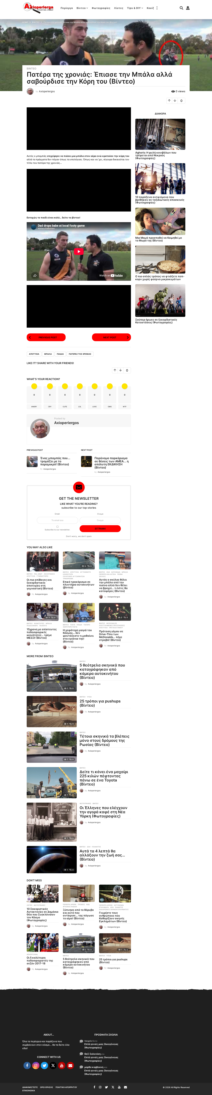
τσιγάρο (87, 625)
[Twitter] (44, 1065)
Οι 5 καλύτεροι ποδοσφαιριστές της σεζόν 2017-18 (40, 960)
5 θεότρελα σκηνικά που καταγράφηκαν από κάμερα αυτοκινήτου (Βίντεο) (102, 671)
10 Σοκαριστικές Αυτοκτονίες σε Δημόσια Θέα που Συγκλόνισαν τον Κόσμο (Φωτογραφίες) (42, 914)
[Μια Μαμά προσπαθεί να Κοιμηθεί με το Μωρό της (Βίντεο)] (160, 221)
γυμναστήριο (42, 576)
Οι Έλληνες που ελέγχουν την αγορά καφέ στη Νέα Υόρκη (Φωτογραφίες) (103, 811)
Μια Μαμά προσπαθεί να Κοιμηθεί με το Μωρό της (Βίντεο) (158, 239)
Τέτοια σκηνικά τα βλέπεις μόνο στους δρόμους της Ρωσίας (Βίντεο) (105, 740)
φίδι (88, 904)
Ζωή (88, 847)
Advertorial (32, 954)
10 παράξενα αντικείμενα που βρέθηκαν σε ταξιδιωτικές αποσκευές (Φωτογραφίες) (159, 200)
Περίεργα (67, 8)
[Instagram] (35, 1065)
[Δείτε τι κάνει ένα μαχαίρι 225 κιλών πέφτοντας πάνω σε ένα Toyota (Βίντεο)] (52, 782)
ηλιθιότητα (68, 574)
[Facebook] (27, 1065)
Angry (34, 407)
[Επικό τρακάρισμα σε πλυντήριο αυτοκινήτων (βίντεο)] (79, 561)
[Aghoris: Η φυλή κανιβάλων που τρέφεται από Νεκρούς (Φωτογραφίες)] (160, 134)
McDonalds (111, 623)
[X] (53, 1065)
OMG (110, 407)
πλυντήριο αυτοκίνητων (74, 576)
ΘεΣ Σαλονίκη (92, 1053)
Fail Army (38, 574)
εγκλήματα (104, 907)
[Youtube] (61, 1065)
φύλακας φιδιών (70, 907)
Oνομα (100, 514)
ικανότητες (39, 623)
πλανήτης (96, 847)
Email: (57, 514)
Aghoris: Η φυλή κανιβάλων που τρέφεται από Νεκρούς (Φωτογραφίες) (155, 155)
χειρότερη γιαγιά (70, 627)
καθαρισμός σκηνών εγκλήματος (113, 909)
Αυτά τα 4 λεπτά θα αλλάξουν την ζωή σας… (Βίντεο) (102, 855)
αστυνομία (119, 905)
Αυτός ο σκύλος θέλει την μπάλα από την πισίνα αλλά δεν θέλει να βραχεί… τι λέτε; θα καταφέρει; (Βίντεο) (113, 585)
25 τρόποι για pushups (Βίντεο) (100, 703)
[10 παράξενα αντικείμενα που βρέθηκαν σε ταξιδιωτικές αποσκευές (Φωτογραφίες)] (160, 178)
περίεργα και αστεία (107, 574)
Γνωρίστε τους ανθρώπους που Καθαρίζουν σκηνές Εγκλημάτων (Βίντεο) (113, 917)
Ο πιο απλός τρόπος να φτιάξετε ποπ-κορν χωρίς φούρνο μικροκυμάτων (159, 278)
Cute (65, 407)
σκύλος (102, 576)
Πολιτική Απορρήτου (66, 1087)
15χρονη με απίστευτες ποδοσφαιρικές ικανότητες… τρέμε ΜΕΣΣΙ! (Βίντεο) (42, 633)
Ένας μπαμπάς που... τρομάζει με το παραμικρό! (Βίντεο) (55, 461)
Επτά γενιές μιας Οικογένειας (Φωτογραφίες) (101, 1046)
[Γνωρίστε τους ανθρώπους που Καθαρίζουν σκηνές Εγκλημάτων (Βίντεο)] (115, 894)
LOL (79, 407)
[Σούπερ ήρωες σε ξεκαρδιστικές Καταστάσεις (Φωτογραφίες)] (160, 300)
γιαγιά (72, 625)
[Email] (70, 1065)
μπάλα (48, 354)
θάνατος (119, 907)
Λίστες (118, 8)
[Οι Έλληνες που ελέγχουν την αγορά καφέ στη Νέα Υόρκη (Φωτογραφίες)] (52, 822)
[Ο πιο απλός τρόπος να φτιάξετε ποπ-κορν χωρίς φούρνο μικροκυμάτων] (160, 259)
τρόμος (81, 904)
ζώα (108, 572)
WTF (124, 407)
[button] (157, 8)
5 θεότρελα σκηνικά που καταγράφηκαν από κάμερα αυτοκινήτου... (152, 1020)
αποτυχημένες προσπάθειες (112, 625)
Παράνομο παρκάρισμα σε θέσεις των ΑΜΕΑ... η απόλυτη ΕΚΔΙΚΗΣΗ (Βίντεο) (111, 462)
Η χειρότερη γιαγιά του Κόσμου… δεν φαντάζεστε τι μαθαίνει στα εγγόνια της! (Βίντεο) (78, 636)
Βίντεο (81, 8)
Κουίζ (150, 8)
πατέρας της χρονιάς (80, 354)
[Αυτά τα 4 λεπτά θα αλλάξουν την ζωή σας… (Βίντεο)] (52, 859)
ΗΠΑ (112, 907)
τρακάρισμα (68, 578)
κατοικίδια (115, 572)
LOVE (94, 407)
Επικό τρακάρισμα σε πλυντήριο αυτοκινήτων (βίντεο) (78, 584)
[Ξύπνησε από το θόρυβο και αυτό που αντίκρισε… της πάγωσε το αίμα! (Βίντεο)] (79, 893)
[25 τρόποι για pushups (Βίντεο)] (52, 711)
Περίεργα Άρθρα (69, 904)
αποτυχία (34, 354)
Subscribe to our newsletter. (57, 530)
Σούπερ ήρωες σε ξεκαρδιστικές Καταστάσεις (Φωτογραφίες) (156, 321)
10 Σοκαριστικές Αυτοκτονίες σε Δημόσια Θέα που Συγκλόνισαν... (37, 1018)
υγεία (89, 697)
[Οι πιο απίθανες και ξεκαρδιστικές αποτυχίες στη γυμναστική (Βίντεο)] (43, 561)
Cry (49, 407)
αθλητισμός (49, 574)
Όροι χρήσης (46, 1087)
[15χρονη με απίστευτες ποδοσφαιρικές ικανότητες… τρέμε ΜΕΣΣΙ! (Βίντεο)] (43, 612)
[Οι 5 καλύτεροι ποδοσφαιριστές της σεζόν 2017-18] (43, 942)
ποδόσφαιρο (32, 625)
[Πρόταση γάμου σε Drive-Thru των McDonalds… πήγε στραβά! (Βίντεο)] (115, 612)
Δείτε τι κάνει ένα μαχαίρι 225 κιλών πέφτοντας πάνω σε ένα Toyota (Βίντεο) (104, 778)
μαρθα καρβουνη (93, 1067)
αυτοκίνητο (85, 572)
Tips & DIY (134, 8)
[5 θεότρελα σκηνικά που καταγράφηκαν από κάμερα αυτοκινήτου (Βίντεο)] (52, 676)
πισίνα (120, 574)
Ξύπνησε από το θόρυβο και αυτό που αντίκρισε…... (66, 1017)
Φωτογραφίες (101, 8)
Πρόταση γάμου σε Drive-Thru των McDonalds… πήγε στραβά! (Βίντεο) (111, 635)
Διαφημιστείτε (30, 1087)
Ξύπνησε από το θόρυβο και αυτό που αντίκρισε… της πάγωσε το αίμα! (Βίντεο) (78, 914)
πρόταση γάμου (116, 628)
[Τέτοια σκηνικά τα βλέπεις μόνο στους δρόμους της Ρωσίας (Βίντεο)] (52, 747)
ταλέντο (43, 625)
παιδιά (60, 354)
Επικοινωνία (28, 1090)
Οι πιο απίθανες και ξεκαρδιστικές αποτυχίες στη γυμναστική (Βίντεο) (40, 584)
